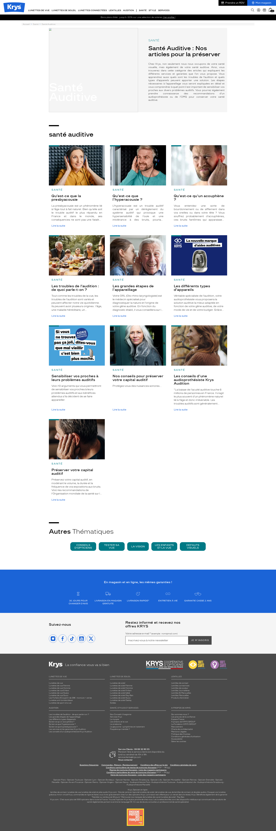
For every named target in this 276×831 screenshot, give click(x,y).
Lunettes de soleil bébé (120, 693)
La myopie (114, 719)
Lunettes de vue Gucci (58, 695)
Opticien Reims (91, 782)
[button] (270, 10)
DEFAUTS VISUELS (192, 546)
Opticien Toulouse (75, 780)
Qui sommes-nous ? (180, 714)
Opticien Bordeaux (106, 780)
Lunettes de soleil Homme (121, 688)
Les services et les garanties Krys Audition (67, 729)
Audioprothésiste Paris (140, 782)
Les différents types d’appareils (62, 719)
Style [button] (152, 10)
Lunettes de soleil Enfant (121, 691)
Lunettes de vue (56, 683)
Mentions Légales (179, 732)
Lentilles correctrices (180, 686)
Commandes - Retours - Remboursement (119, 765)
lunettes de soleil (89, 792)
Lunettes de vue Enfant (59, 691)
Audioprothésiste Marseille (138, 785)
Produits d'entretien (180, 698)
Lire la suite (58, 225)
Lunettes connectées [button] (92, 10)
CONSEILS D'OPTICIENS (83, 546)
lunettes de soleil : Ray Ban (172, 797)
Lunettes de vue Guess (59, 693)
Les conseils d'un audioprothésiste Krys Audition (70, 732)
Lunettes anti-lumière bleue (61, 700)
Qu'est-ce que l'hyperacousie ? (62, 724)
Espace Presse (177, 719)
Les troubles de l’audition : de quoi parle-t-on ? (69, 714)
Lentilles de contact (179, 683)
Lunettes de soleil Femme (121, 686)
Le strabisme (115, 724)
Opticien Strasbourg (140, 780)
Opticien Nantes (123, 780)
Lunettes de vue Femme (59, 686)
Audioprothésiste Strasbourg (210, 782)
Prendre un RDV (235, 2)
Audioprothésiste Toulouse (163, 782)
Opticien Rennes (189, 780)
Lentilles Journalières (180, 691)
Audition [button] (128, 10)
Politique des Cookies (180, 734)
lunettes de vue (74, 792)
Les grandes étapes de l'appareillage (64, 717)
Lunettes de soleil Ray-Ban (121, 695)
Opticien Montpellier (172, 780)
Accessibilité (176, 739)
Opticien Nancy (122, 782)
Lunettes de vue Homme (59, 688)
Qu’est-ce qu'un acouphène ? (61, 722)
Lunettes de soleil (117, 683)
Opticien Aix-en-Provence (72, 782)
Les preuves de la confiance (183, 717)
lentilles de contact (58, 792)
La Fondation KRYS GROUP (183, 724)
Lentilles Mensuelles (180, 695)
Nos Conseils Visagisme (120, 714)
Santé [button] (143, 10)
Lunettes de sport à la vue (60, 703)
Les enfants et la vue (119, 722)
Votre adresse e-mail (151, 633)
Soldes (113, 703)
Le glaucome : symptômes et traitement (127, 727)
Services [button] (163, 10)
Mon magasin (263, 2)
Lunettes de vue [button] (39, 10)
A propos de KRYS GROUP (183, 722)
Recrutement (177, 727)
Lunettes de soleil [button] (64, 10)
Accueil (26, 24)
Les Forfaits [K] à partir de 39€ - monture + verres (70, 698)
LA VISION (138, 546)
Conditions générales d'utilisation (186, 737)
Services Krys (116, 717)
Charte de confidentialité (182, 729)
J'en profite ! (169, 17)
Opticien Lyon (90, 780)
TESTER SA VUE (111, 546)
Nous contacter (125, 760)
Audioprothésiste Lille (186, 782)
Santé (35, 24)
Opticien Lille (156, 780)
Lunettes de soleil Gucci (120, 698)
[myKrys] (258, 10)
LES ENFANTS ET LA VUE (164, 546)
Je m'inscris (200, 640)
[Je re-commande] (264, 10)
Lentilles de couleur (179, 688)
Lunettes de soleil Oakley (121, 700)
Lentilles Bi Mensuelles (181, 693)
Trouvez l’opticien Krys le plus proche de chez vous (131, 800)
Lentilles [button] (115, 10)
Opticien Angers (106, 782)
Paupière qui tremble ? (120, 729)
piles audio (103, 792)
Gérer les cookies (178, 741)
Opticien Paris (59, 780)
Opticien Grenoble (206, 780)
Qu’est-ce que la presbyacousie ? (63, 727)
